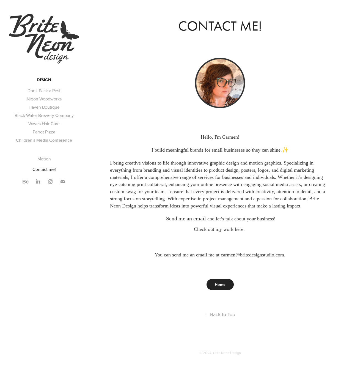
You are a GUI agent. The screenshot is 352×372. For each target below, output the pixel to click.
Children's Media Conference (44, 140)
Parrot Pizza (44, 132)
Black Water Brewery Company (44, 115)
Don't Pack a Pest (44, 90)
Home (220, 284)
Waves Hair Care (44, 124)
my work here (229, 229)
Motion (44, 159)
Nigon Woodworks (44, 99)
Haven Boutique (44, 107)
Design (44, 80)
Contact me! (44, 169)
